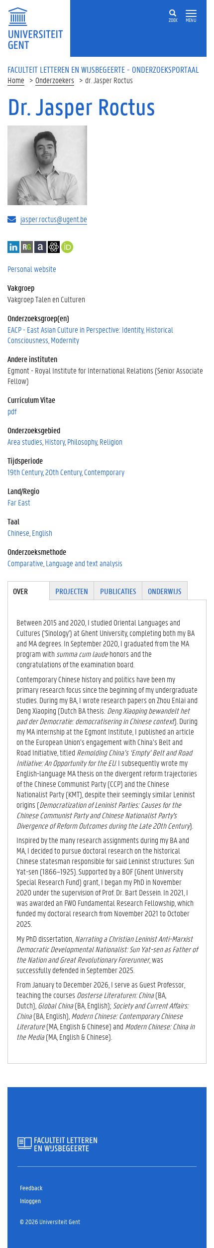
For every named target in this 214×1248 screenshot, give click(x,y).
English (42, 532)
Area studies (24, 441)
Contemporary (104, 472)
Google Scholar (54, 247)
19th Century (25, 472)
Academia (40, 247)
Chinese (18, 532)
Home (15, 80)
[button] (191, 13)
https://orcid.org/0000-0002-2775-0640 (67, 247)
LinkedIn (13, 247)
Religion (111, 441)
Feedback (31, 1187)
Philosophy (82, 441)
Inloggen (30, 1200)
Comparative (25, 563)
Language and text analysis (84, 563)
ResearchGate (27, 247)
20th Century (63, 472)
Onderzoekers (54, 80)
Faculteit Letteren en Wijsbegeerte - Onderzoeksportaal (103, 69)
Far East (18, 502)
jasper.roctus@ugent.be (53, 219)
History (55, 441)
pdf (11, 411)
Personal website (31, 268)
